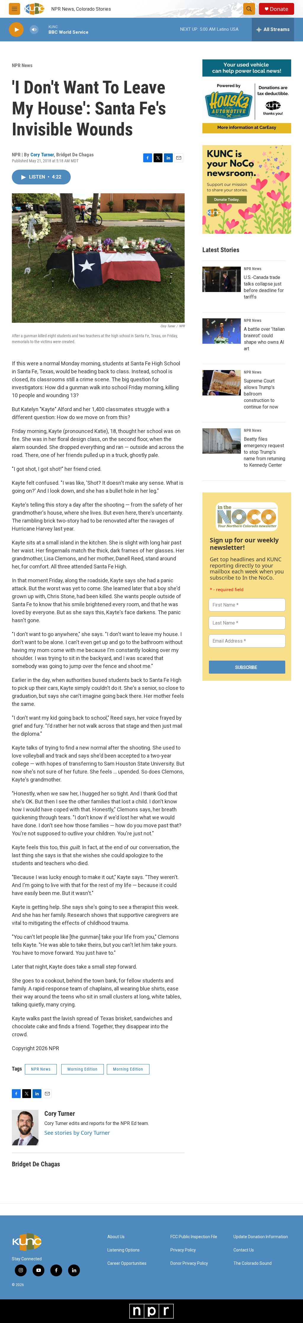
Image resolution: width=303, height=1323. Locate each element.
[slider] (43, 29)
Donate (279, 9)
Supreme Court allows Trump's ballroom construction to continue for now (261, 394)
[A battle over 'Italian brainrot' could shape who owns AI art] (221, 331)
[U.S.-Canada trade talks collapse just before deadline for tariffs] (221, 279)
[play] (16, 29)
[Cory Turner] (25, 1127)
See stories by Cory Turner (77, 1132)
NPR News (22, 65)
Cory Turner (42, 155)
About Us (116, 1237)
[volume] (34, 29)
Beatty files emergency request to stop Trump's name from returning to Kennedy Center (264, 452)
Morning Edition (82, 1069)
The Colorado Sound (252, 1263)
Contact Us (243, 1250)
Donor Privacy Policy (189, 1263)
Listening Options (123, 1250)
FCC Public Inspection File (193, 1237)
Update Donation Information (260, 1237)
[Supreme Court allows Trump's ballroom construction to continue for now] (221, 382)
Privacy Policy (183, 1250)
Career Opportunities (126, 1263)
